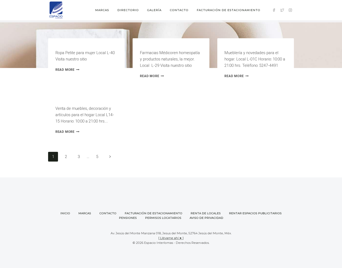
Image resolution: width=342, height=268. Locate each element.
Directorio (128, 10)
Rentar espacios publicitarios (255, 213)
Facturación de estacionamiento (228, 10)
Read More (67, 70)
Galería (154, 10)
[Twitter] (282, 10)
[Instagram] (290, 10)
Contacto (179, 10)
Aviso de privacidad (206, 218)
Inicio (65, 213)
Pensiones (128, 218)
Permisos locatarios (163, 218)
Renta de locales (206, 213)
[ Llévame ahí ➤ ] (171, 238)
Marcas (102, 10)
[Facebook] (273, 10)
